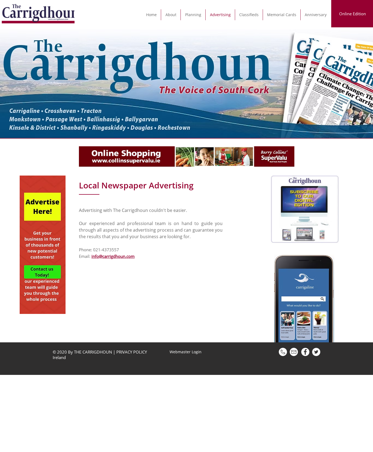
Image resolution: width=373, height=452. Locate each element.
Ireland (60, 357)
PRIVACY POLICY (131, 352)
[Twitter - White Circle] (316, 352)
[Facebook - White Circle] (305, 352)
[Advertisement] (164, 413)
